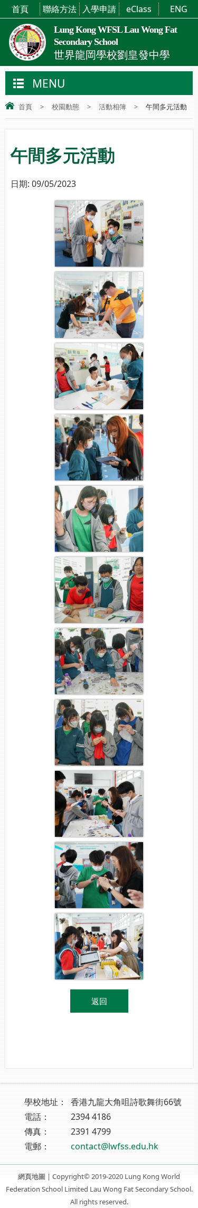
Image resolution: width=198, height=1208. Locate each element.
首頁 (20, 9)
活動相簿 (112, 106)
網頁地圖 (31, 1176)
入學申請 (99, 9)
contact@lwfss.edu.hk (114, 1146)
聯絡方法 (60, 9)
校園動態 (65, 106)
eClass (139, 9)
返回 (99, 1001)
